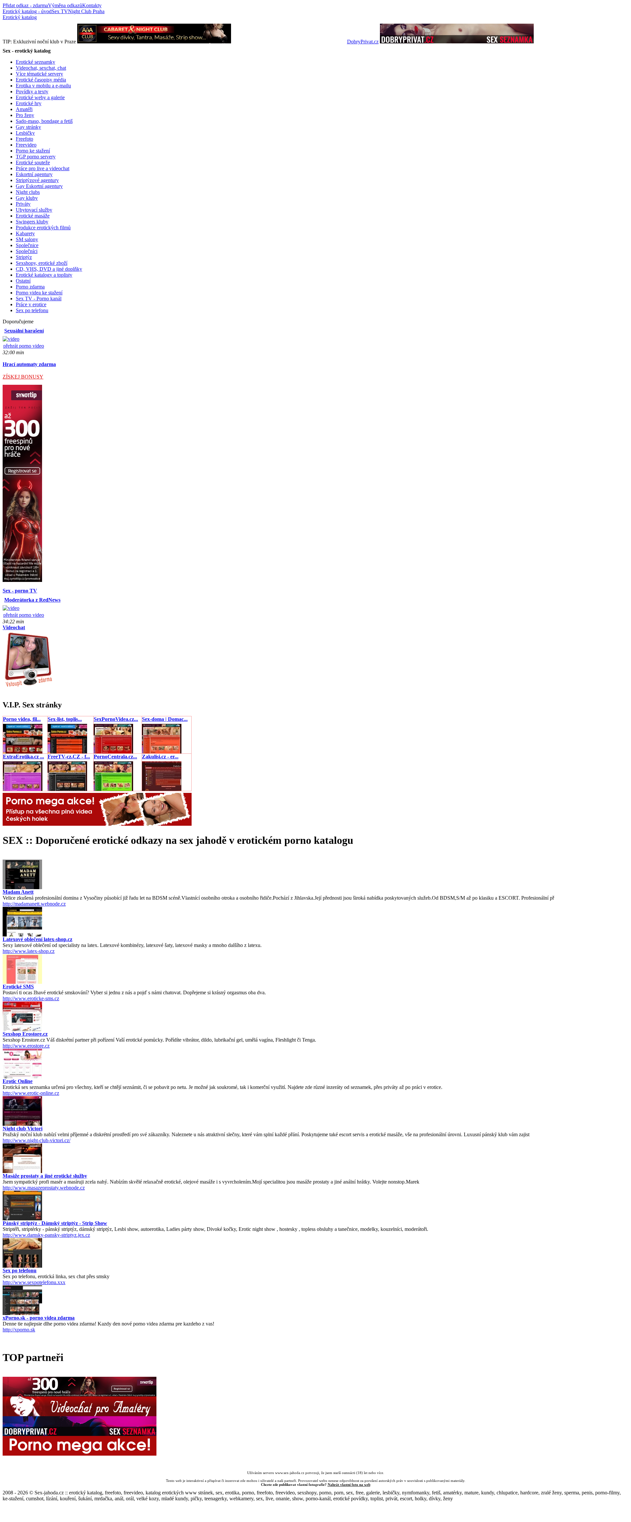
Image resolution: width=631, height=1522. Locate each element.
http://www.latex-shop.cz (29, 951)
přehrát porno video (23, 346)
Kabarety (25, 233)
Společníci (26, 251)
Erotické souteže (33, 162)
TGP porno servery (36, 156)
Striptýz (24, 257)
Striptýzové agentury (37, 180)
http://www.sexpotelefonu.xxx (34, 1282)
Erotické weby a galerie (40, 97)
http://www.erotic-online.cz (31, 1093)
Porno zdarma (30, 286)
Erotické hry (28, 103)
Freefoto (24, 139)
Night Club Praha (86, 11)
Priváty (23, 204)
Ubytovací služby (34, 210)
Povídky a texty (32, 91)
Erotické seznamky (35, 62)
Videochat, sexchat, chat (41, 68)
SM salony (27, 239)
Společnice (27, 245)
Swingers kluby (32, 221)
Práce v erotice (31, 304)
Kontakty (92, 5)
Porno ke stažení (33, 150)
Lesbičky (25, 133)
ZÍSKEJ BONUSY (23, 377)
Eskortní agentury (34, 174)
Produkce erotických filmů (43, 227)
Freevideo (26, 145)
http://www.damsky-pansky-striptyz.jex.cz (46, 1235)
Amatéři (24, 109)
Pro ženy (25, 115)
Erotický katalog (20, 17)
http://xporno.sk (19, 1329)
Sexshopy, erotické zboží (41, 263)
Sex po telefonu (32, 310)
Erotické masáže (33, 216)
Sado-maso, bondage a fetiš (44, 121)
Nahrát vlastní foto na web (349, 1485)
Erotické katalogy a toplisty (44, 275)
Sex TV (60, 11)
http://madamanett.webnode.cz (34, 904)
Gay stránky (28, 127)
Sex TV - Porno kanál (38, 298)
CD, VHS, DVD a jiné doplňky (49, 269)
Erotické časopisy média (41, 79)
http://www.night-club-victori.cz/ (36, 1140)
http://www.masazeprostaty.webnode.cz (44, 1187)
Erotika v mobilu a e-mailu (43, 85)
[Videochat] (28, 686)
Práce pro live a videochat (42, 168)
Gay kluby (27, 198)
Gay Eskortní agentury (39, 186)
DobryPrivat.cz (363, 41)
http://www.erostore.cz (26, 1046)
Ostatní (23, 281)
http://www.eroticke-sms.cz (31, 998)
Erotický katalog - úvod (27, 11)
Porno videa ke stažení (39, 292)
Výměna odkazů (65, 5)
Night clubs (28, 192)
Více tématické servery (39, 74)
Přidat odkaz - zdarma (25, 5)
